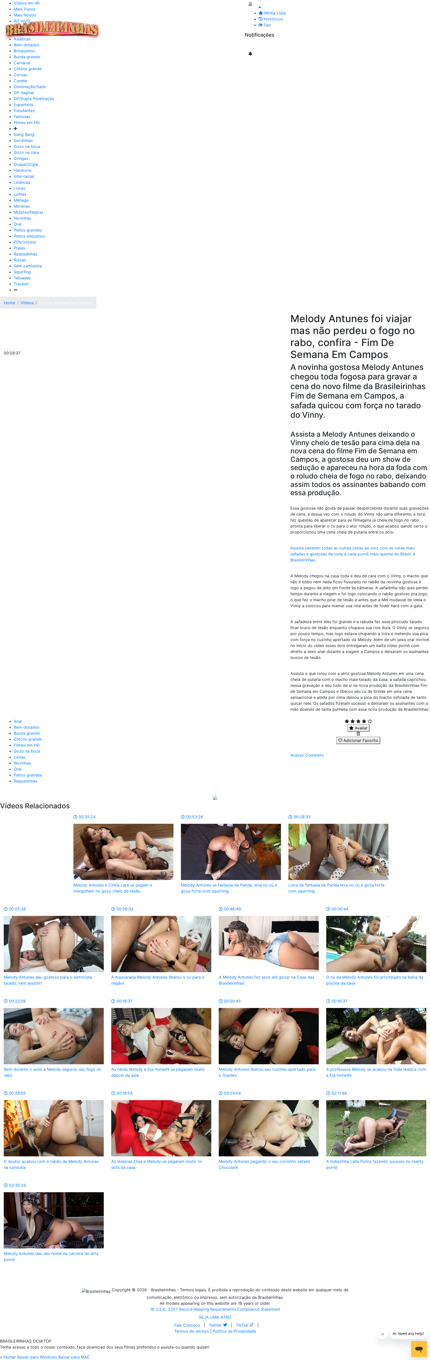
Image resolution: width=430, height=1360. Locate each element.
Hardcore (22, 170)
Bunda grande (27, 733)
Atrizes (129, 26)
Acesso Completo (307, 755)
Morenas (22, 206)
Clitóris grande (28, 68)
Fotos (186, 26)
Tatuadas (22, 277)
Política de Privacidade (234, 1331)
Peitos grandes (28, 230)
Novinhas (22, 218)
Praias (19, 247)
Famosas (22, 116)
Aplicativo (221, 26)
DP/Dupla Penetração (34, 98)
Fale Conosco (187, 1325)
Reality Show (202, 29)
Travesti (21, 283)
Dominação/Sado (30, 86)
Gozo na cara (26, 152)
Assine (255, 44)
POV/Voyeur (25, 241)
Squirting (22, 271)
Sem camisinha (28, 265)
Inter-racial (24, 176)
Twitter (216, 1325)
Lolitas (20, 194)
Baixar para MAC (74, 1357)
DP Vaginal (24, 92)
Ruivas (20, 259)
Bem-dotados (26, 727)
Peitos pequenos (29, 236)
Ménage (21, 200)
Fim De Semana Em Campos (66, 302)
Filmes (113, 26)
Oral (17, 224)
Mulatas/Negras (28, 212)
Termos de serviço (191, 1331)
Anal (18, 721)
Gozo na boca (27, 146)
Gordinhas (23, 140)
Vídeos (146, 26)
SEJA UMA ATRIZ (215, 1317)
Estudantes (24, 110)
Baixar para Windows (37, 1357)
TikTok (243, 1325)
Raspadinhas (25, 253)
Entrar (241, 26)
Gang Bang (24, 134)
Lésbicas (22, 182)
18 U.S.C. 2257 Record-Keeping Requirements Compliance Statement (215, 1309)
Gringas (21, 158)
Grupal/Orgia (26, 164)
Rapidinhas (167, 26)
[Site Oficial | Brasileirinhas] (52, 30)
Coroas (20, 74)
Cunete (20, 80)
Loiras (19, 188)
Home (9, 302)
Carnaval (22, 62)
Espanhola (23, 104)
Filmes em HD (27, 122)
